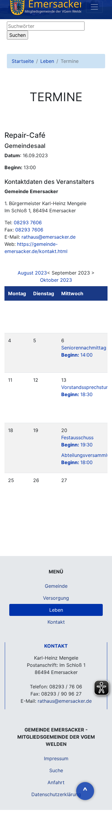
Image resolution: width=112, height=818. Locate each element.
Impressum (56, 758)
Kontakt (56, 622)
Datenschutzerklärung (56, 794)
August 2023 (32, 273)
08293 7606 (28, 222)
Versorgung (56, 598)
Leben (47, 61)
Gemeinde (56, 586)
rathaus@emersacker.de (49, 237)
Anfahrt (56, 782)
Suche (56, 770)
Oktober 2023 (56, 280)
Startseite (23, 61)
